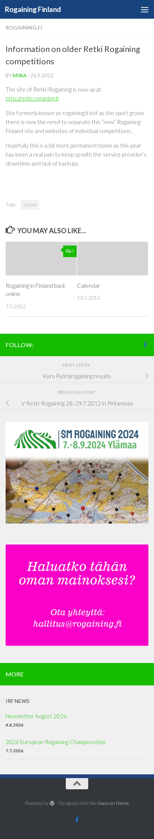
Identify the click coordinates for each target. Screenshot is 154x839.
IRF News (18, 701)
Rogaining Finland (33, 9)
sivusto (30, 204)
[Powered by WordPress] (52, 803)
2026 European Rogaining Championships (56, 741)
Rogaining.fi (24, 27)
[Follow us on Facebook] (145, 345)
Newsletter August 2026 (36, 716)
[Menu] (144, 9)
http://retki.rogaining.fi (32, 98)
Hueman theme (113, 803)
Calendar (88, 285)
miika (20, 75)
